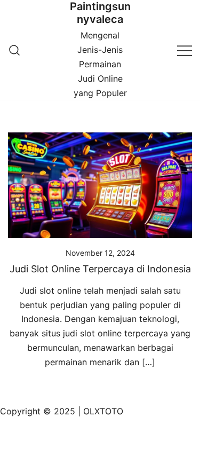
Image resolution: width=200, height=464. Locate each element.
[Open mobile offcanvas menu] (184, 50)
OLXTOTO (103, 411)
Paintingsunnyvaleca (100, 13)
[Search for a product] (14, 50)
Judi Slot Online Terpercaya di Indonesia (100, 268)
